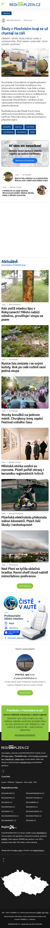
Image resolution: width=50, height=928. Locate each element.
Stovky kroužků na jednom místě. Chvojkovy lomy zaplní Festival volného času (22, 418)
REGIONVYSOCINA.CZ (34, 798)
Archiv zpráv (28, 782)
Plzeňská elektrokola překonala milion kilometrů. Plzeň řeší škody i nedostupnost (24, 521)
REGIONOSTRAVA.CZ (33, 816)
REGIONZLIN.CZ (32, 807)
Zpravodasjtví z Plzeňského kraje (13, 265)
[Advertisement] (25, 229)
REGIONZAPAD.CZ (8, 798)
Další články (24, 586)
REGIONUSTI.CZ (7, 811)
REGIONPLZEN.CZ (13, 20)
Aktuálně (6, 13)
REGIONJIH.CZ (6, 802)
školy (32, 132)
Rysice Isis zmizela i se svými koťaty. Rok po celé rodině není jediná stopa (31, 179)
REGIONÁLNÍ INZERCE (25, 735)
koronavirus (21, 132)
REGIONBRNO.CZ (32, 802)
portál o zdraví (17, 850)
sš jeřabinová (8, 132)
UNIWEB (4, 839)
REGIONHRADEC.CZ (8, 820)
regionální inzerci (25, 762)
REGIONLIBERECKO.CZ (9, 816)
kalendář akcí (9, 759)
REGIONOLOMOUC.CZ (34, 811)
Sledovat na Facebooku (25, 160)
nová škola (30, 127)
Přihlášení (11, 782)
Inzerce (3, 782)
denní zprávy (9, 756)
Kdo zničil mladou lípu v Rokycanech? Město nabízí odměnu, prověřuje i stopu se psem (22, 314)
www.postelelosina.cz (26, 678)
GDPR (39, 913)
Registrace (19, 782)
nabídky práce (19, 759)
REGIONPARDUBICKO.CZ (35, 793)
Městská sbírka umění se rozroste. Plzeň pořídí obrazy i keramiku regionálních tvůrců (22, 470)
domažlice (7, 127)
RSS (35, 782)
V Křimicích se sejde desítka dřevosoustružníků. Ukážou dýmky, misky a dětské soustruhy (18, 193)
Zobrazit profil (25, 693)
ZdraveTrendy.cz (38, 850)
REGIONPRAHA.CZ (8, 807)
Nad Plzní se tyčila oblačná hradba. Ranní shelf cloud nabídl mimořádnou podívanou (24, 572)
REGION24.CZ (31, 820)
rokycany (18, 127)
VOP (43, 913)
